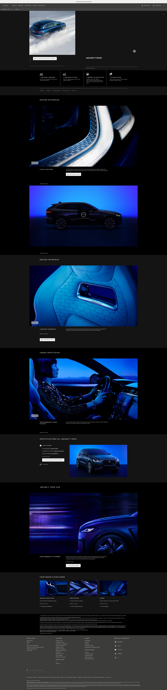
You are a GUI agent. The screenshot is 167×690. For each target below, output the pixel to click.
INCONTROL (87, 642)
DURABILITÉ (58, 663)
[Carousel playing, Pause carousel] (134, 51)
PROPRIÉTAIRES (87, 640)
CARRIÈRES (80, 677)
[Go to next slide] (134, 32)
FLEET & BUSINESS (59, 655)
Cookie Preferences (108, 677)
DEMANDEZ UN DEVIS (60, 647)
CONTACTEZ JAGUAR (88, 657)
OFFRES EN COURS (59, 640)
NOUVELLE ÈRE (29, 650)
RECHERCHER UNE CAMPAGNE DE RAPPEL (92, 647)
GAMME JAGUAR (30, 640)
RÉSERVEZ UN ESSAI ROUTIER (61, 650)
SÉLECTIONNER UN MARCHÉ (32, 677)
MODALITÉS (63, 677)
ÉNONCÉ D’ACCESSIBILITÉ (87, 677)
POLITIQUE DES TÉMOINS (55, 677)
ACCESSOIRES (58, 652)
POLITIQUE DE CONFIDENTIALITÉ (44, 677)
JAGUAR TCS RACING (88, 655)
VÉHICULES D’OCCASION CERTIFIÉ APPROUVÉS (35, 647)
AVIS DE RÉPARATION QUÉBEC (98, 677)
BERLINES (28, 642)
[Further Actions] (164, 14)
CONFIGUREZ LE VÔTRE (60, 642)
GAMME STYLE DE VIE (60, 653)
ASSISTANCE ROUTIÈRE (89, 645)
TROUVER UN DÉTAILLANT (60, 645)
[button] (14, 5)
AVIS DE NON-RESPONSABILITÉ (71, 677)
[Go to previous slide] (32, 32)
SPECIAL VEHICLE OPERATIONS (32, 645)
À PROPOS (87, 652)
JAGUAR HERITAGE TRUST (89, 658)
